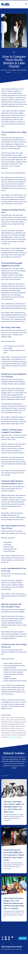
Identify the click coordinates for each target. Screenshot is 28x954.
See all (4, 775)
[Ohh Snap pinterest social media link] (12, 937)
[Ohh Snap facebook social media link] (6, 937)
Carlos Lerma (7, 70)
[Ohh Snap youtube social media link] (6, 939)
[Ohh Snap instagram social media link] (2, 937)
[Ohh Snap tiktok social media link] (2, 939)
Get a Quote (23, 938)
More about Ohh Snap (15, 737)
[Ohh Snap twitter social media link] (9, 937)
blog (14, 52)
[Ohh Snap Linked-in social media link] (9, 939)
